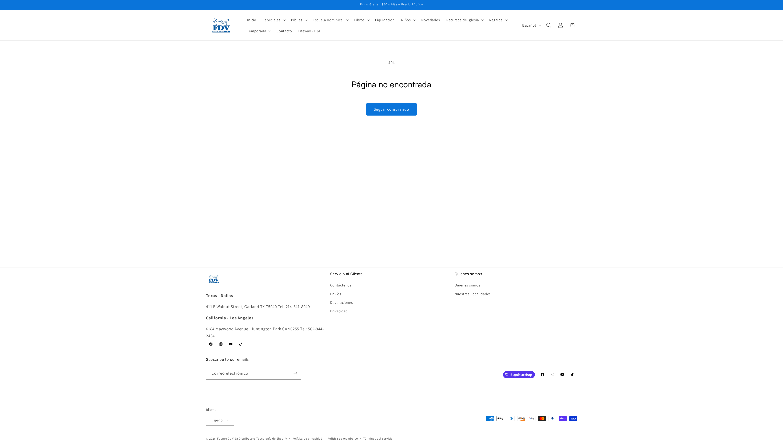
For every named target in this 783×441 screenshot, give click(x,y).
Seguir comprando (391, 109)
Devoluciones (341, 302)
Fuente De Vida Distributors (236, 438)
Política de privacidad (307, 438)
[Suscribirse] (295, 373)
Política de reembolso (342, 438)
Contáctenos (341, 285)
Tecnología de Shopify (271, 438)
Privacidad (339, 310)
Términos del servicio (378, 438)
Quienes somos (467, 285)
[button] (274, 19)
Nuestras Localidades (473, 293)
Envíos (335, 293)
